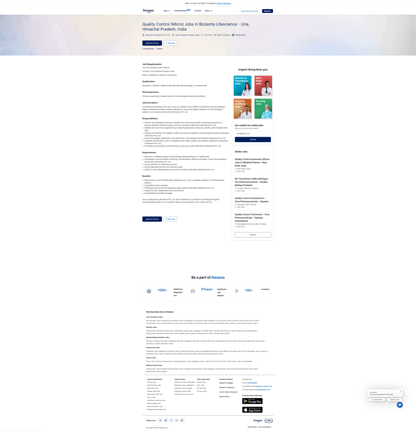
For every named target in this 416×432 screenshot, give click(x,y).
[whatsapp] (160, 420)
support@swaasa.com (262, 389)
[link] (148, 11)
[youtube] (165, 420)
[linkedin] (176, 420)
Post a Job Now (224, 3)
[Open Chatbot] (400, 405)
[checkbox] (170, 43)
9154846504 (252, 383)
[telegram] (171, 420)
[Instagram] (182, 420)
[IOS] (252, 409)
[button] (267, 11)
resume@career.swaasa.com (262, 386)
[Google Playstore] (252, 401)
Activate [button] (253, 139)
